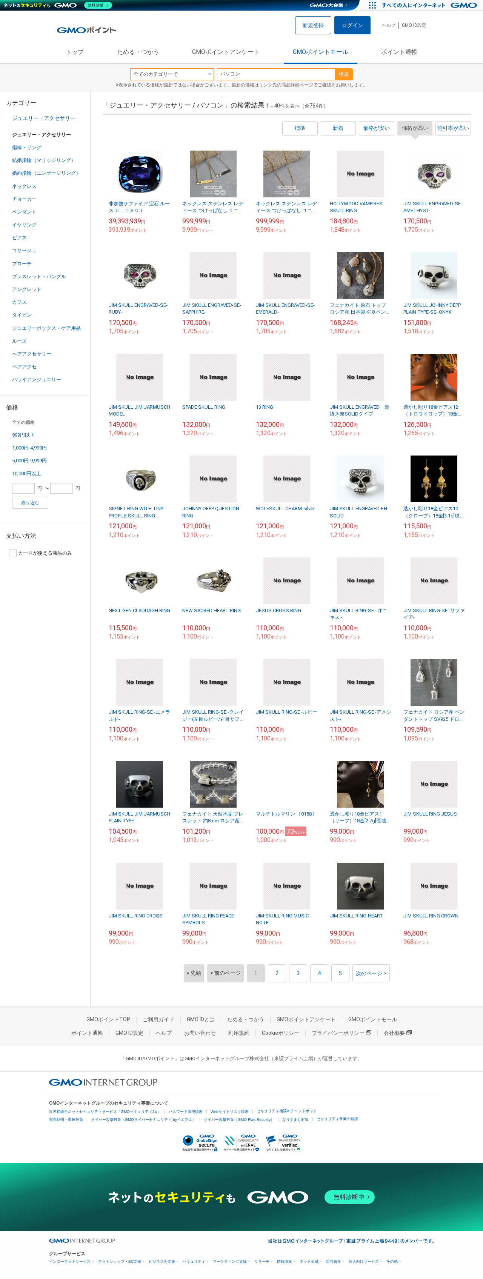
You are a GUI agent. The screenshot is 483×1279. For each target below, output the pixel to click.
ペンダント (24, 212)
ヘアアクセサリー (31, 354)
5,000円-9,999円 (29, 460)
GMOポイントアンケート (226, 51)
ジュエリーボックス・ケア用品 (46, 328)
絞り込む (30, 502)
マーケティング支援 (230, 1261)
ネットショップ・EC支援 (119, 1261)
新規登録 (313, 25)
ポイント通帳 (399, 51)
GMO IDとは (201, 1019)
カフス (19, 302)
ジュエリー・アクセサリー (43, 118)
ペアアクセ (24, 366)
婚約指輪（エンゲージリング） (46, 173)
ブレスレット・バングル (39, 276)
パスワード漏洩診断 (186, 1112)
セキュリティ (194, 1261)
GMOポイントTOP (108, 1019)
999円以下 (23, 435)
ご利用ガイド (158, 1019)
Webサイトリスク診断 (230, 1112)
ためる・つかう (138, 51)
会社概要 (394, 1033)
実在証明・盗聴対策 (66, 1119)
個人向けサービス (364, 1261)
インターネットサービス (70, 1261)
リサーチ (261, 1261)
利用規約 (238, 1033)
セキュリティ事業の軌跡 (337, 1119)
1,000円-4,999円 (29, 448)
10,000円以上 (26, 473)
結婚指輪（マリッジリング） (44, 160)
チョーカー (24, 199)
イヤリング (24, 225)
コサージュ (24, 250)
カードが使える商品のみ (45, 553)
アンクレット (27, 289)
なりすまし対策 (295, 1119)
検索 (344, 74)
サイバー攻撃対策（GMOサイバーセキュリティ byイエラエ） (143, 1119)
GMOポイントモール (320, 51)
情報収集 (284, 1261)
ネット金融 (309, 1261)
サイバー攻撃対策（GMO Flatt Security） (239, 1119)
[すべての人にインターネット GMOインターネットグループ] (430, 5)
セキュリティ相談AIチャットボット (287, 1111)
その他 (392, 1261)
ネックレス (24, 186)
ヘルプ (388, 25)
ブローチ (22, 263)
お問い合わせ (200, 1033)
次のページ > (371, 973)
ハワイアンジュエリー (36, 379)
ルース (19, 341)
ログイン (352, 25)
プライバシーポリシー (338, 1033)
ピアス (19, 237)
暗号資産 (333, 1261)
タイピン (22, 315)
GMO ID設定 (414, 25)
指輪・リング (27, 147)
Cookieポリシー (280, 1033)
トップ (75, 51)
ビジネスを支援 (162, 1261)
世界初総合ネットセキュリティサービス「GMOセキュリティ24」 (105, 1112)
